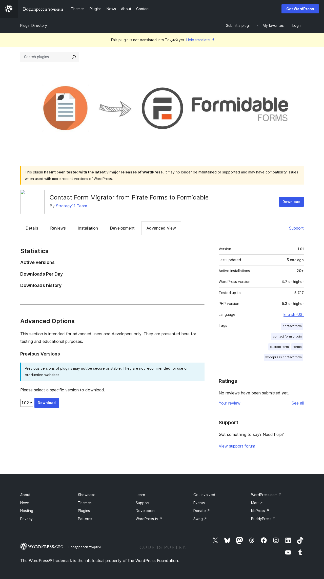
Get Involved (204, 495)
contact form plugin (287, 336)
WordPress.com (266, 495)
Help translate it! (200, 40)
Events (199, 503)
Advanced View (161, 228)
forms (297, 347)
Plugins (84, 510)
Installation (88, 228)
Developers (145, 510)
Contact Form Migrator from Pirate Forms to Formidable (129, 197)
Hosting (26, 510)
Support (296, 228)
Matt (257, 503)
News (25, 503)
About (25, 495)
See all (298, 403)
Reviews (58, 228)
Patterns (85, 519)
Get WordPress (300, 9)
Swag (200, 519)
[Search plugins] (74, 57)
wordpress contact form (283, 357)
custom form (279, 347)
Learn (140, 495)
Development (122, 228)
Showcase (86, 495)
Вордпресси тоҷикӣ (85, 547)
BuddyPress (263, 519)
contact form (292, 326)
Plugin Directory (33, 25)
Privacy (26, 519)
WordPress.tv (149, 519)
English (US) (294, 314)
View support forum (237, 446)
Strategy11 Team (71, 205)
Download (291, 201)
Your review (229, 403)
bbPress (260, 510)
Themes (85, 503)
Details (32, 228)
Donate (201, 510)
